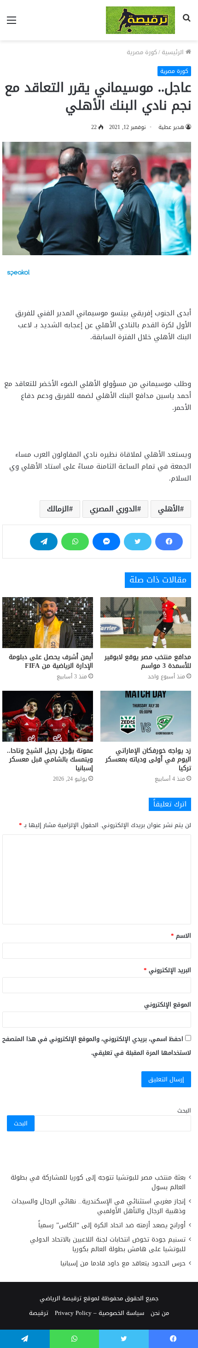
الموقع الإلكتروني (167, 1004)
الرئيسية (174, 52)
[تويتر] (137, 541)
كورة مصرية (142, 52)
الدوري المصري (113, 509)
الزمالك (58, 509)
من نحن (160, 1313)
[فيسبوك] (169, 541)
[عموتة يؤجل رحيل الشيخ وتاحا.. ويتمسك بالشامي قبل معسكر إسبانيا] (47, 716)
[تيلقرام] (44, 541)
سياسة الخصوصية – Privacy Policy (99, 1313)
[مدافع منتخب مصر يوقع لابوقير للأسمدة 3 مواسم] (145, 622)
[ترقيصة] (140, 20)
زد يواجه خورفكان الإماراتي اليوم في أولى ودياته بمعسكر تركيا (148, 759)
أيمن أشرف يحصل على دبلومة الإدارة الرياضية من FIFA (51, 661)
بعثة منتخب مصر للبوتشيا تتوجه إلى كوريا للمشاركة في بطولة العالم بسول (98, 1182)
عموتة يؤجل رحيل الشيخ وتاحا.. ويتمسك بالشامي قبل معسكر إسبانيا (50, 759)
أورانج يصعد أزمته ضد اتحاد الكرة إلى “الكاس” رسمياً (112, 1225)
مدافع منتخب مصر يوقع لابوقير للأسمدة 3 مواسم (148, 661)
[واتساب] (75, 541)
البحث (184, 1110)
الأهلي (169, 509)
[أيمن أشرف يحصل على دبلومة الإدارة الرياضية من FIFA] (47, 622)
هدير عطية (171, 127)
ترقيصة (38, 1313)
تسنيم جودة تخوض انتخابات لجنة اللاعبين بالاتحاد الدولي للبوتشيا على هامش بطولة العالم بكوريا (108, 1244)
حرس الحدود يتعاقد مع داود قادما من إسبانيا (122, 1263)
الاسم (181, 935)
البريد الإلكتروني (167, 970)
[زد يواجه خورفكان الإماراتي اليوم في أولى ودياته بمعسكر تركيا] (145, 716)
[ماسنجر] (106, 541)
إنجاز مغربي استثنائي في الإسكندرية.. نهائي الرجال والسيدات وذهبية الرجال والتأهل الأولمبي (99, 1206)
